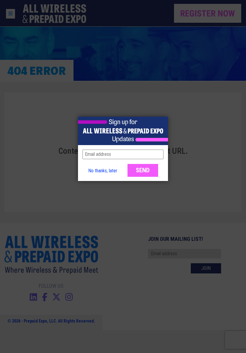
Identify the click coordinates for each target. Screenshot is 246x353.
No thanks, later (102, 171)
